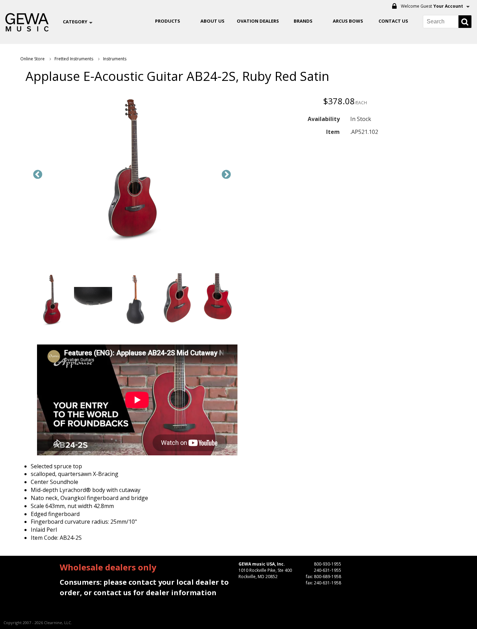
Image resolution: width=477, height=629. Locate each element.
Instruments (114, 59)
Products (167, 21)
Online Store (32, 59)
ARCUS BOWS (348, 21)
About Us (212, 21)
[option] (132, 169)
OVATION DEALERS (258, 21)
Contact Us (393, 21)
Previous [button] (37, 174)
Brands (303, 21)
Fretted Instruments (73, 59)
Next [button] (226, 174)
